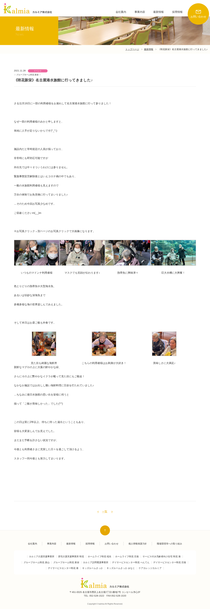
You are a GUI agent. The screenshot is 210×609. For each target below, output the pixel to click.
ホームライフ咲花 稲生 (99, 556)
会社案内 (121, 12)
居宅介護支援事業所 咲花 (71, 556)
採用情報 (177, 12)
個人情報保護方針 (137, 543)
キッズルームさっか (92, 568)
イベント (38, 71)
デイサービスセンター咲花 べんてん (130, 562)
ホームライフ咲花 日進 (127, 556)
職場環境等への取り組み (169, 543)
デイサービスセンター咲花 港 (63, 568)
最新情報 (158, 12)
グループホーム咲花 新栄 (27, 75)
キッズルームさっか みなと (121, 568)
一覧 (104, 511)
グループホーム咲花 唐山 (37, 562)
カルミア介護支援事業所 (41, 556)
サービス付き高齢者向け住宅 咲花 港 (162, 556)
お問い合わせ (198, 16)
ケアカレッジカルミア (150, 568)
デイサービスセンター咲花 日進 (169, 562)
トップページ (132, 49)
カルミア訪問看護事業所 (95, 562)
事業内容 (140, 12)
